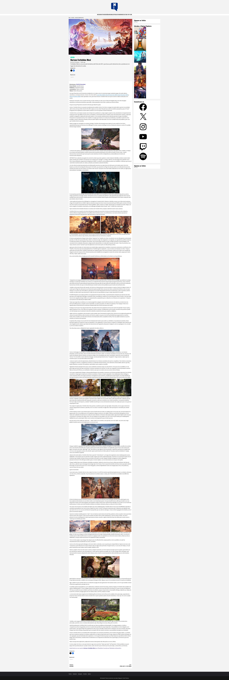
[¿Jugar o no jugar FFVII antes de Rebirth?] (140, 92)
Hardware (120, 14)
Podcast (116, 14)
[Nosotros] (140, 68)
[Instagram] (143, 130)
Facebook (75, 674)
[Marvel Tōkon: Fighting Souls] (140, 32)
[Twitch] (143, 150)
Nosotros (102, 14)
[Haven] (140, 56)
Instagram (80, 674)
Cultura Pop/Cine (127, 14)
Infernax (71, 665)
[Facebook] (143, 111)
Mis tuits (136, 22)
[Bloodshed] (140, 80)
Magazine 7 (120, 678)
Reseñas (107, 14)
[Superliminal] (140, 44)
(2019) (123, 95)
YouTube (85, 674)
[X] (143, 121)
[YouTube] (143, 140)
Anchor (89, 674)
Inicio (98, 14)
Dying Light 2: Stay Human (125, 665)
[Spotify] (143, 160)
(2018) (101, 95)
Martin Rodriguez (76, 62)
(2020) (75, 96)
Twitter (70, 674)
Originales (111, 14)
